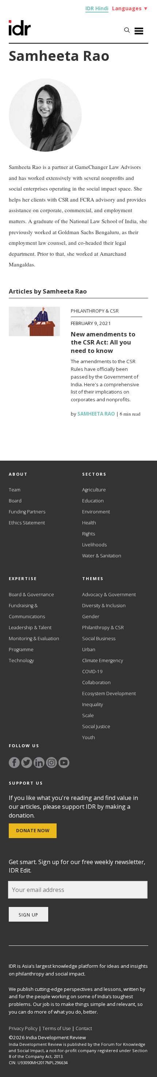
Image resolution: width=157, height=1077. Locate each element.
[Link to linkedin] (39, 762)
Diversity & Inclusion (104, 605)
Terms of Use (56, 1028)
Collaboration (96, 682)
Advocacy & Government (109, 594)
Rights (88, 534)
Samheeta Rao (96, 413)
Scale (88, 715)
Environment (96, 512)
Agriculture (94, 490)
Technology (21, 660)
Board (15, 501)
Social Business (98, 638)
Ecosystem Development (109, 693)
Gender (90, 616)
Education (93, 501)
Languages (130, 8)
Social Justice (96, 726)
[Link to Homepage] (20, 33)
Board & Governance (31, 594)
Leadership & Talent (30, 627)
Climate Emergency (102, 660)
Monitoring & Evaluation (34, 638)
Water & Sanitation (101, 556)
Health (89, 523)
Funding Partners (27, 512)
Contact (84, 1028)
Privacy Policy (23, 1028)
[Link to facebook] (14, 762)
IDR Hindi (96, 8)
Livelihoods (94, 545)
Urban (88, 649)
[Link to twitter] (26, 762)
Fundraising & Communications (27, 611)
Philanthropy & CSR (95, 311)
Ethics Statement (27, 523)
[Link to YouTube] (63, 762)
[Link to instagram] (51, 762)
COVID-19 (92, 671)
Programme (21, 649)
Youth (88, 737)
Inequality (92, 704)
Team (14, 490)
